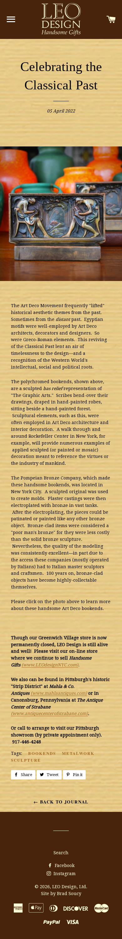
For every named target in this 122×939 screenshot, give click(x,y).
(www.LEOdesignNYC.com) (50, 664)
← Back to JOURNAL (61, 801)
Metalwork (78, 753)
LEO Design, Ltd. (69, 886)
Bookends (42, 753)
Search (61, 852)
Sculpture (26, 760)
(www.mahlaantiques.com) (59, 693)
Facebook (63, 865)
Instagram (64, 873)
